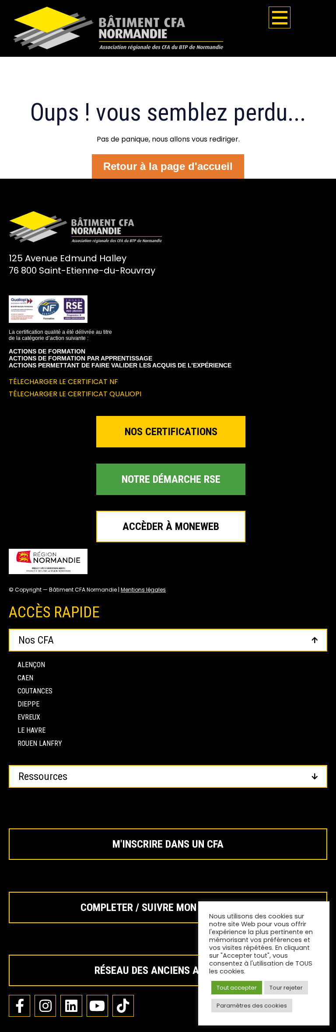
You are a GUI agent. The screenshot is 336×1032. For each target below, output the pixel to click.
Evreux (29, 717)
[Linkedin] (71, 1005)
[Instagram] (45, 1005)
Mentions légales (143, 589)
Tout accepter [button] (237, 988)
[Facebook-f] (19, 1005)
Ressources (42, 776)
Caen (25, 678)
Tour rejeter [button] (286, 988)
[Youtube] (97, 1005)
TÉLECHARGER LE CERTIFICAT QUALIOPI (75, 394)
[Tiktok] (123, 1005)
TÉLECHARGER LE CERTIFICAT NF (63, 382)
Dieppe (28, 704)
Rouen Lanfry (40, 743)
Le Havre (32, 730)
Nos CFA (36, 640)
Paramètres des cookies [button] (252, 1005)
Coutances (35, 691)
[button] (168, 640)
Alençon (31, 665)
